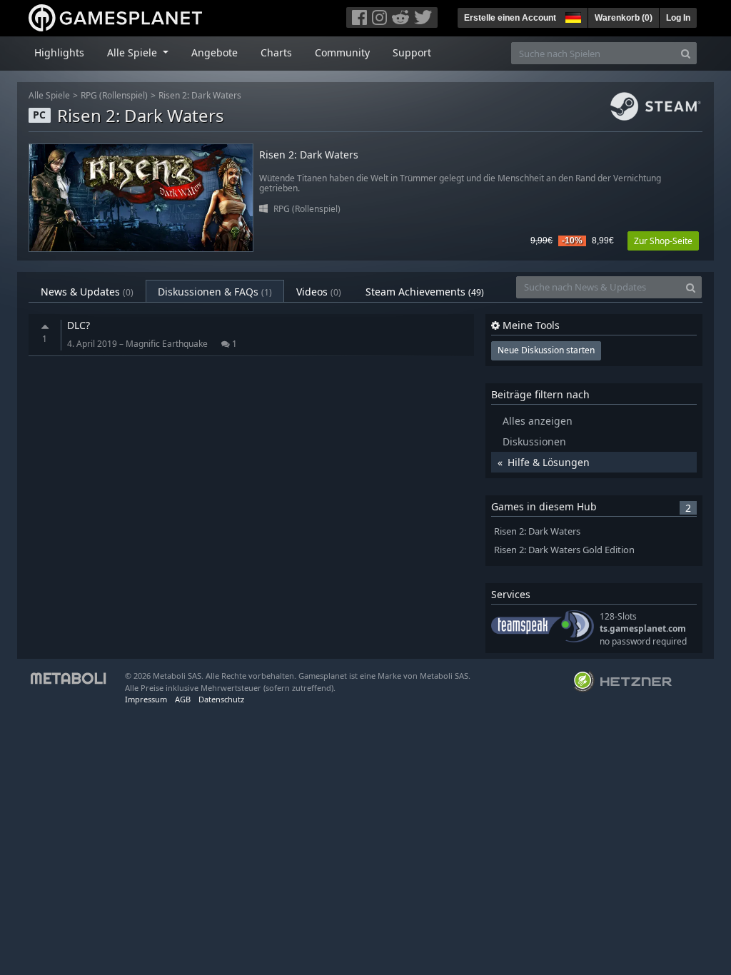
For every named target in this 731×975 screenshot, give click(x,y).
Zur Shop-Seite (663, 241)
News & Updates (87, 291)
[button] (572, 16)
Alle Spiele (49, 95)
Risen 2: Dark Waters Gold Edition (564, 550)
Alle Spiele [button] (133, 52)
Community (342, 52)
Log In (678, 18)
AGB (183, 699)
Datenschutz (221, 699)
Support (412, 52)
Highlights (59, 52)
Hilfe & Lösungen (549, 462)
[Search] (686, 53)
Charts (276, 52)
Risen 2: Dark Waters (199, 95)
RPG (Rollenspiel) (114, 95)
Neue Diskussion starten (546, 350)
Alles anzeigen (538, 421)
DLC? (78, 325)
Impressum (146, 699)
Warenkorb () (623, 18)
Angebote (214, 52)
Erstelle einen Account (510, 18)
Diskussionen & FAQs (215, 291)
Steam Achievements (425, 291)
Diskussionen (534, 441)
